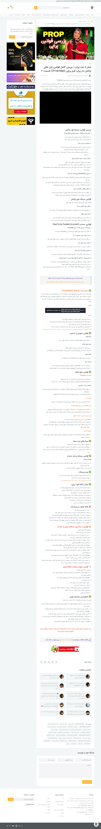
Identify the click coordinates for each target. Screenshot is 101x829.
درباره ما (11, 15)
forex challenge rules (52, 738)
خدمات (87, 15)
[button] (12, 7)
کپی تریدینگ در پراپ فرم (53, 724)
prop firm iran (87, 743)
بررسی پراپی (70, 724)
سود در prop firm (50, 735)
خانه (92, 15)
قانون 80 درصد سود (51, 727)
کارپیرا (68, 743)
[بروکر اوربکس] (21, 87)
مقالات (28, 15)
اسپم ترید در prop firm (72, 727)
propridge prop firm (79, 724)
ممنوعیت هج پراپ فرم (61, 727)
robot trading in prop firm (84, 727)
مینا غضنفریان (73, 743)
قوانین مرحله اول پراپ (64, 729)
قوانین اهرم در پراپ (52, 732)
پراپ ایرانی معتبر (63, 724)
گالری (23, 15)
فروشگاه (71, 15)
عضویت (12, 37)
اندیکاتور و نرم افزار (36, 15)
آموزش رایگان (63, 15)
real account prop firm (72, 735)
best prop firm (47, 741)
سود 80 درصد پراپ (75, 732)
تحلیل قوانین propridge (85, 732)
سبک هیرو (80, 743)
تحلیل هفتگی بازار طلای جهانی (50, 15)
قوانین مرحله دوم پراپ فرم (75, 729)
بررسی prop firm (63, 741)
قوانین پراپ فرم (55, 741)
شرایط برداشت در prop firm (64, 732)
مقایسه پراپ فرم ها (77, 738)
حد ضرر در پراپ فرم (86, 729)
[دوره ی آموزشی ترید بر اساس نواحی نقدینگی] (21, 77)
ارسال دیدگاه (87, 782)
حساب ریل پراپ (54, 729)
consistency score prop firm (84, 741)
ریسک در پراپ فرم (86, 738)
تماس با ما (17, 15)
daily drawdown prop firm (84, 735)
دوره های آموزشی (79, 15)
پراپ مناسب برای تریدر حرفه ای (65, 738)
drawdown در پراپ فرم (60, 735)
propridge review (72, 741)
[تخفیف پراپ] (21, 57)
